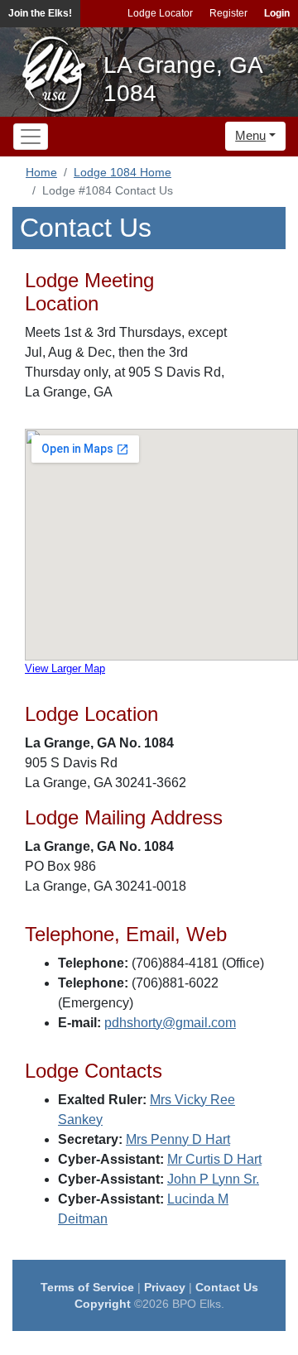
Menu (250, 135)
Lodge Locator (160, 13)
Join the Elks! (40, 13)
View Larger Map (65, 668)
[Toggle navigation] (30, 136)
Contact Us (226, 1287)
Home (41, 172)
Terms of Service (87, 1287)
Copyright (102, 1303)
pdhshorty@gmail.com (170, 1023)
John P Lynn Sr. (213, 1179)
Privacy (164, 1287)
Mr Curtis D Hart (214, 1159)
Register (228, 13)
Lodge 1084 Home (122, 172)
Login (277, 13)
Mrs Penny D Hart (178, 1139)
